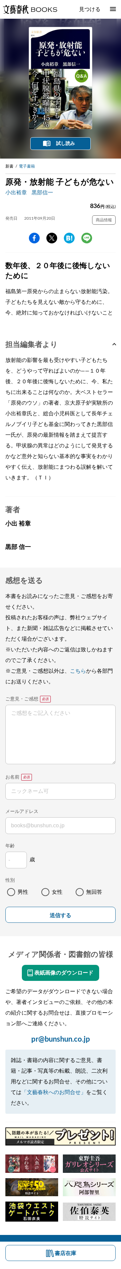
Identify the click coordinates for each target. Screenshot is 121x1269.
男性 (22, 892)
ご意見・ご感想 (21, 699)
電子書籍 (27, 166)
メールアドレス (21, 811)
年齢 (10, 846)
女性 (57, 892)
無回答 (94, 892)
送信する (60, 915)
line (86, 238)
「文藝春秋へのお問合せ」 (54, 1092)
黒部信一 (42, 192)
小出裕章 (16, 192)
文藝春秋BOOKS (30, 9)
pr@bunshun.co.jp (60, 1039)
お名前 (12, 777)
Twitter (51, 238)
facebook (34, 238)
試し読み (65, 143)
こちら (78, 671)
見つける (89, 9)
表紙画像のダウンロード (63, 973)
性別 (10, 880)
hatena (69, 238)
